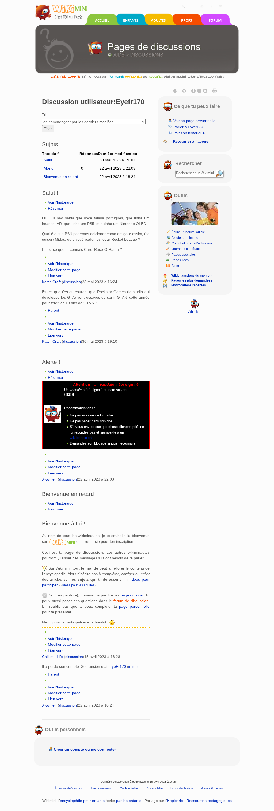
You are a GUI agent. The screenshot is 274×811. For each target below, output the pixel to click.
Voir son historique (189, 133)
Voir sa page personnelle (194, 121)
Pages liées (180, 260)
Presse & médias (212, 788)
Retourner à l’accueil (192, 141)
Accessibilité (155, 788)
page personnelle (134, 606)
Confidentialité (129, 788)
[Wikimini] (61, 541)
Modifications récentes (188, 285)
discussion (72, 282)
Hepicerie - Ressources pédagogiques (199, 800)
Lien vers (55, 276)
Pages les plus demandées (191, 280)
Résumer (55, 208)
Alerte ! (50, 168)
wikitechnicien (81, 438)
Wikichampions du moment (191, 276)
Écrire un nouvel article (188, 232)
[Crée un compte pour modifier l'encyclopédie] (137, 77)
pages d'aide (132, 595)
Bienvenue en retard (61, 176)
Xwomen (49, 479)
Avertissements (101, 788)
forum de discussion (131, 601)
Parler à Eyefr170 (188, 127)
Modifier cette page (64, 270)
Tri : (45, 114)
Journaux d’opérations (188, 249)
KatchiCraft (51, 282)
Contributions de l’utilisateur (192, 243)
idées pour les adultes (78, 585)
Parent (53, 310)
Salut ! (49, 160)
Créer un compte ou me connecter (85, 749)
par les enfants (128, 800)
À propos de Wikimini (68, 788)
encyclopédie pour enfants (82, 800)
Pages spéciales (184, 254)
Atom (175, 266)
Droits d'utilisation (181, 788)
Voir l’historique (61, 202)
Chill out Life (52, 656)
